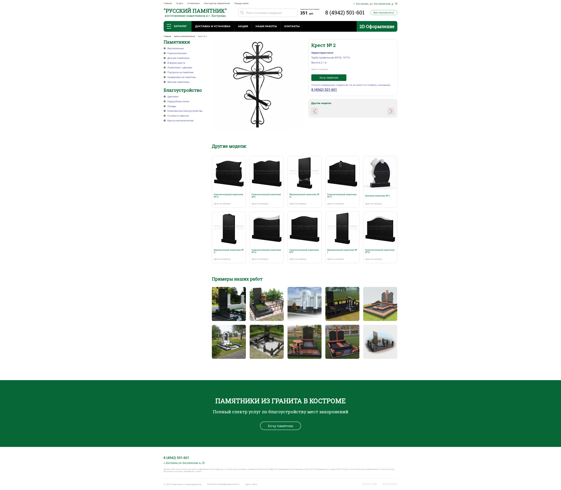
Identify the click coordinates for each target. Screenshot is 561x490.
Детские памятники (178, 58)
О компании (193, 3)
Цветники (172, 96)
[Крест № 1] (314, 111)
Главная (168, 3)
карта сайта (251, 484)
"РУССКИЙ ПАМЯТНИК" (195, 10)
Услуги (179, 3)
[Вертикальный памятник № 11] (229, 228)
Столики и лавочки (178, 115)
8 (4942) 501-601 (345, 12)
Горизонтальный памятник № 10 (380, 251)
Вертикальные (175, 48)
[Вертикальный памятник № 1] (342, 228)
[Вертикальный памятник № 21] (304, 172)
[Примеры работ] (229, 303)
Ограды (171, 106)
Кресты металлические (180, 120)
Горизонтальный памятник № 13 (228, 195)
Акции (243, 26)
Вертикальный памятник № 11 (229, 251)
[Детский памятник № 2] (380, 172)
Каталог (180, 26)
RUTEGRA (390, 484)
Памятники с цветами (179, 67)
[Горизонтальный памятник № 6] (267, 172)
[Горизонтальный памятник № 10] (380, 228)
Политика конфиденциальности (223, 484)
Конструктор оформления (217, 3)
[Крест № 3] (390, 111)
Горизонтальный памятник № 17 (342, 195)
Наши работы (266, 26)
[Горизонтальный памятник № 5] (304, 228)
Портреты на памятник (180, 72)
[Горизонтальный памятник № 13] (229, 172)
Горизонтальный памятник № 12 (266, 251)
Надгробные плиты (178, 101)
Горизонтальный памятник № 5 (304, 251)
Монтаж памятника (178, 82)
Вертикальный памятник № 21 (304, 195)
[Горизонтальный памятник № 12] (267, 228)
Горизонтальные (177, 53)
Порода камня (241, 3)
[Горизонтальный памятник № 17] (342, 172)
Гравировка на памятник (181, 77)
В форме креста (176, 62)
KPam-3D (369, 484)
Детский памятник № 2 (377, 195)
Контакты (292, 26)
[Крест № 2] (257, 84)
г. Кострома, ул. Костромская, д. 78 (375, 3)
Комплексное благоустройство (185, 110)
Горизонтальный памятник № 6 (266, 195)
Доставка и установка (213, 26)
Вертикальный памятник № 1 (342, 251)
